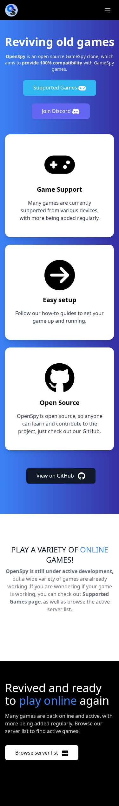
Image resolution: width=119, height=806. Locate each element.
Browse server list (37, 752)
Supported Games (55, 87)
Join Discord (57, 111)
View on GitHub (55, 475)
